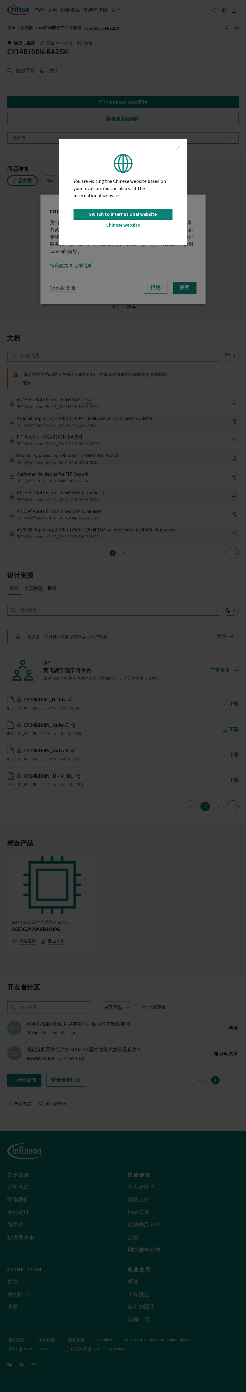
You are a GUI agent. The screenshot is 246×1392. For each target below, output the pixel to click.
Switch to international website (123, 214)
